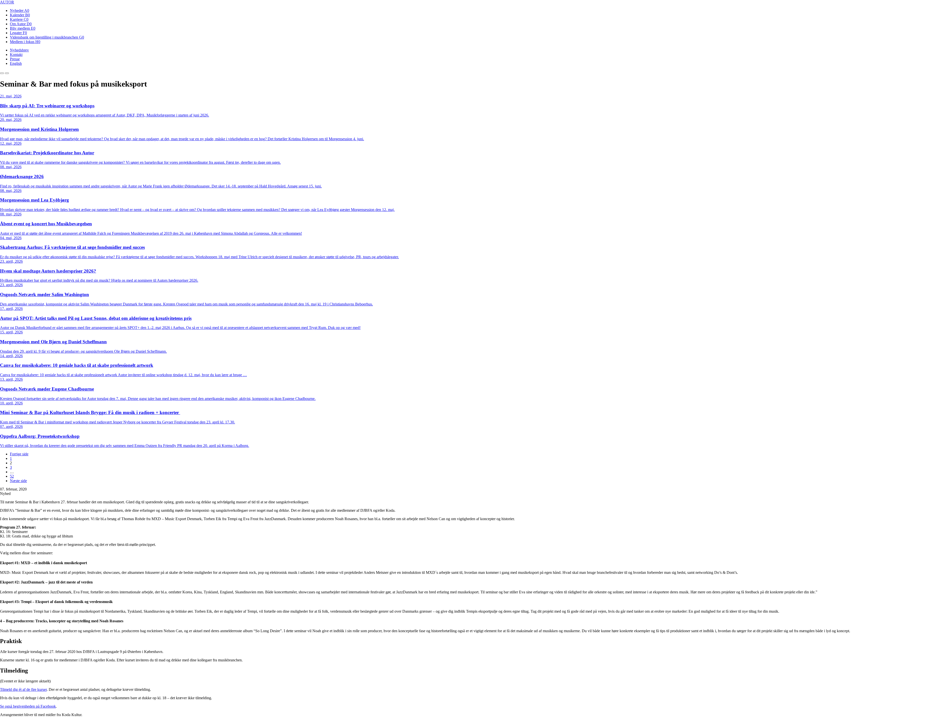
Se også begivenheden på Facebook (28, 706)
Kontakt (16, 54)
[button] (2, 73)
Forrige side (19, 454)
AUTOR (7, 2)
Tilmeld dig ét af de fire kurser (23, 689)
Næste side (18, 481)
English (16, 63)
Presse (15, 59)
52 (12, 476)
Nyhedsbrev (19, 50)
